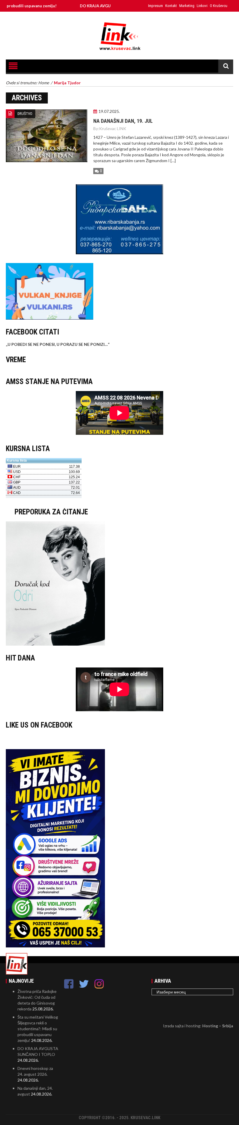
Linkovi (202, 5)
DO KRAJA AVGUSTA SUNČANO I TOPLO (97, 5)
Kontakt (171, 5)
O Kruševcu (218, 5)
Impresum (155, 5)
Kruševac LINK (112, 128)
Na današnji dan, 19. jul (123, 121)
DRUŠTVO (24, 113)
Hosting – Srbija (217, 1025)
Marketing (186, 5)
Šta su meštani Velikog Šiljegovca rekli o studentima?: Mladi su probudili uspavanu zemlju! (37, 1028)
